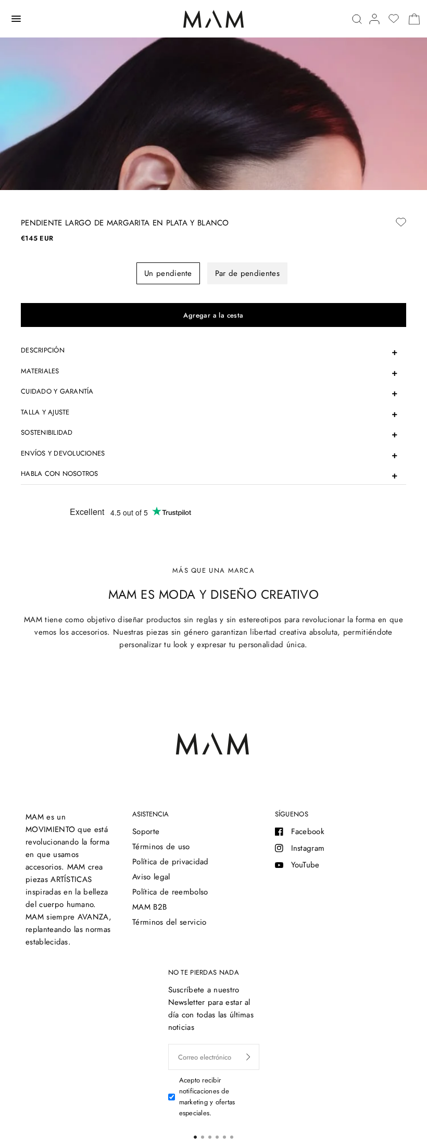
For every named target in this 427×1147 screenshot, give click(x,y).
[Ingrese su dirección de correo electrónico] (248, 1056)
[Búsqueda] (357, 19)
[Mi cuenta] (374, 19)
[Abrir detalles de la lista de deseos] (393, 18)
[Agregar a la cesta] (213, 315)
